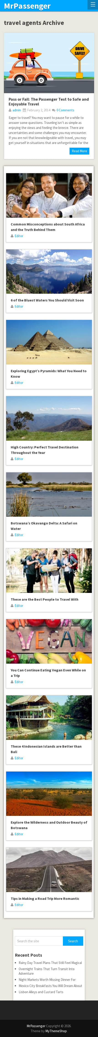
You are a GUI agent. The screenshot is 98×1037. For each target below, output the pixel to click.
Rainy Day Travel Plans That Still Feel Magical (50, 963)
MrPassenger (27, 6)
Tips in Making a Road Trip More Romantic (45, 898)
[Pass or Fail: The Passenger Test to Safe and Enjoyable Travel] (49, 63)
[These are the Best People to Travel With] (49, 570)
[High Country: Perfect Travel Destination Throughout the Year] (49, 418)
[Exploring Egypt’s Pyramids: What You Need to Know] (49, 342)
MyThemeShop (56, 1031)
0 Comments (65, 110)
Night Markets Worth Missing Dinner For (47, 979)
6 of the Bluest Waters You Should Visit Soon (47, 300)
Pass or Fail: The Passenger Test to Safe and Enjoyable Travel (49, 102)
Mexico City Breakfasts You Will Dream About (50, 986)
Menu (93, 5)
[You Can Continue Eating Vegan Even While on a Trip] (49, 641)
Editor (19, 236)
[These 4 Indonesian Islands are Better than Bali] (49, 717)
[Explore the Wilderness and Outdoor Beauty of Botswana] (49, 794)
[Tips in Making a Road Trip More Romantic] (49, 870)
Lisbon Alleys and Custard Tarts (41, 992)
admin (17, 110)
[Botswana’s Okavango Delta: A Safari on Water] (49, 494)
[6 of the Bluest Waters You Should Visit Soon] (49, 271)
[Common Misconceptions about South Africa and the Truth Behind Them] (49, 195)
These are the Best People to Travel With (44, 599)
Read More (79, 151)
